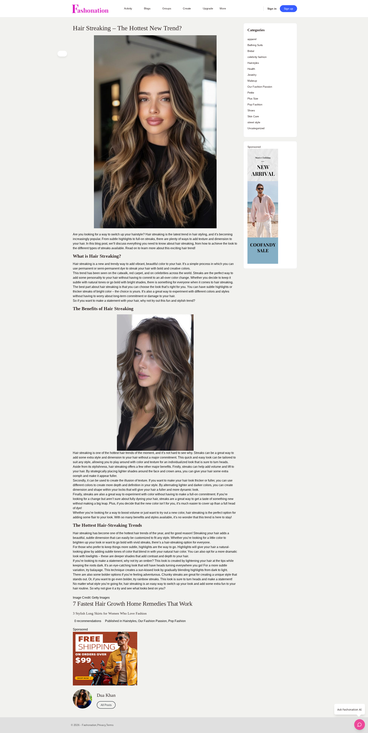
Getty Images (101, 597)
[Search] (258, 8)
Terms (109, 724)
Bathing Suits (255, 45)
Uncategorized (255, 128)
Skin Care (253, 116)
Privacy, (101, 724)
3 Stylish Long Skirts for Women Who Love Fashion (110, 613)
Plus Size (252, 98)
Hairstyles (129, 621)
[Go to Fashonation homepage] (90, 9)
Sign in (272, 8)
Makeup (252, 80)
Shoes (251, 110)
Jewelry (251, 74)
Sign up (288, 8)
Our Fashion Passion (152, 621)
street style (253, 122)
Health (251, 68)
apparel (251, 39)
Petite (250, 92)
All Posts (106, 705)
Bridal (250, 51)
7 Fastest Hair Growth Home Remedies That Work (132, 603)
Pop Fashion (177, 621)
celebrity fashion (256, 56)
